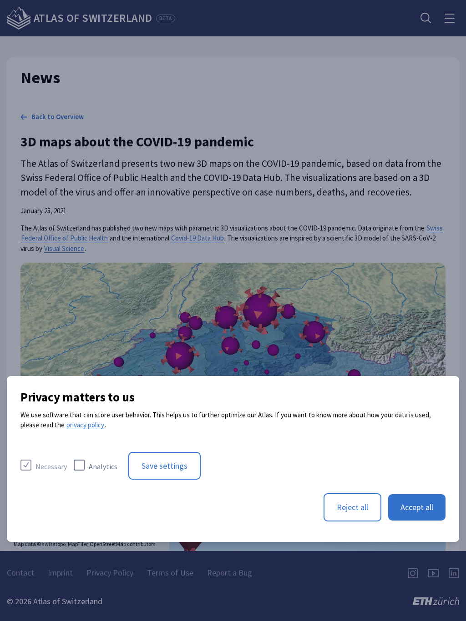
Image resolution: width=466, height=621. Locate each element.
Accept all (416, 507)
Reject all (352, 507)
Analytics (103, 466)
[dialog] (233, 459)
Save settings (164, 466)
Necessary (51, 466)
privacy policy (85, 425)
